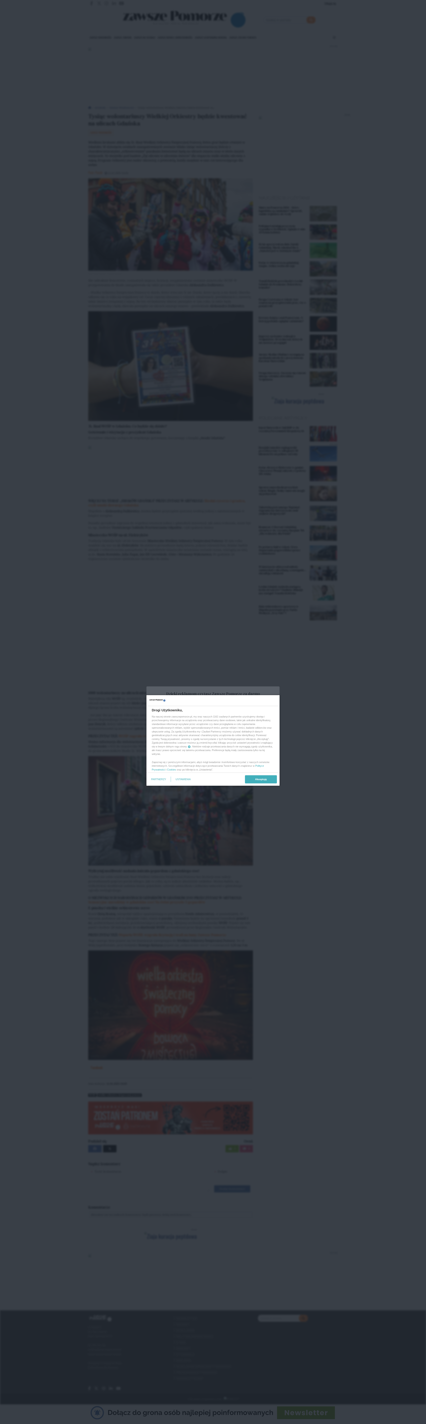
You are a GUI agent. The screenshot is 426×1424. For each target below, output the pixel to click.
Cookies (171, 769)
